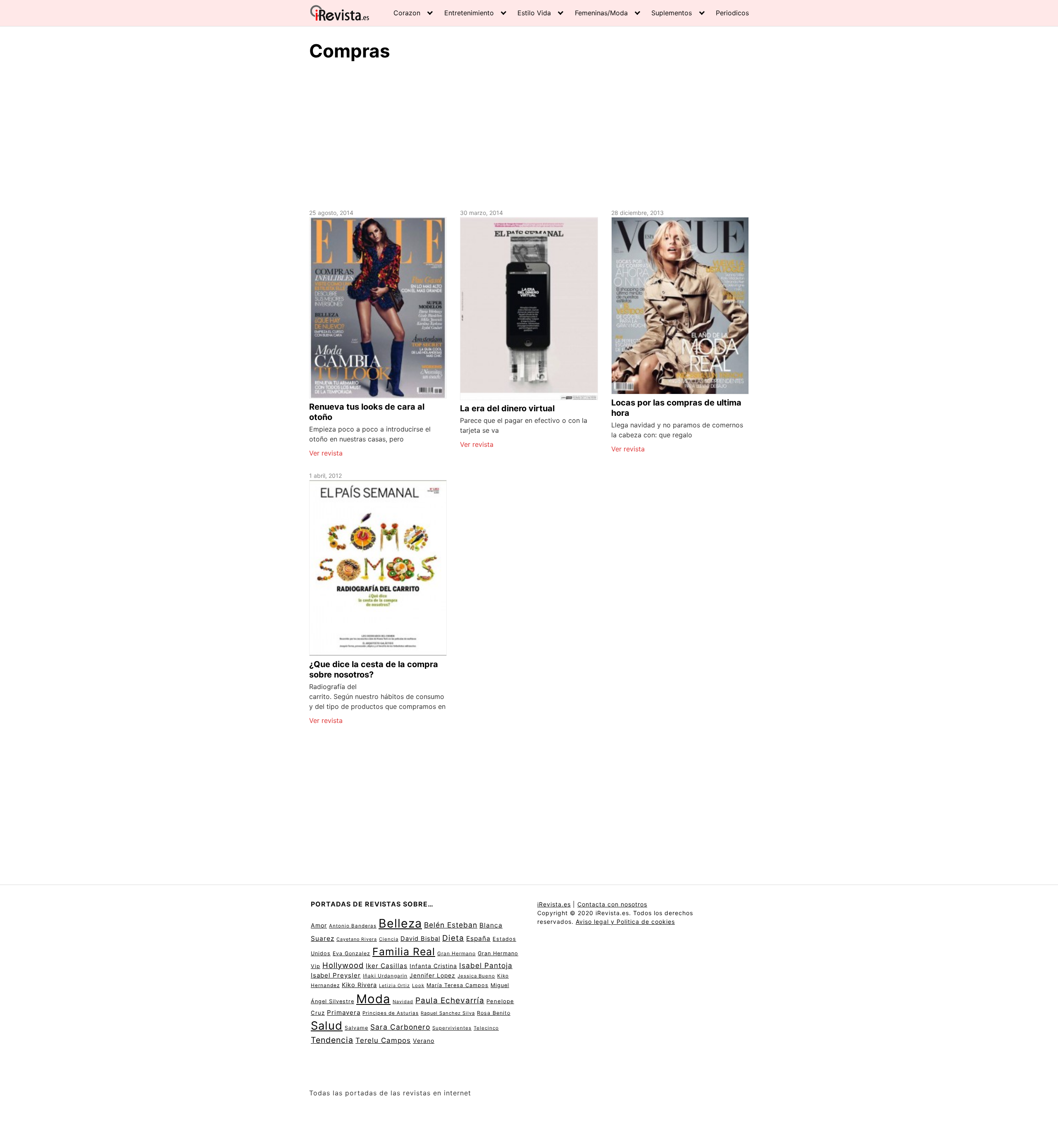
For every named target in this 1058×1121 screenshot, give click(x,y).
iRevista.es (554, 904)
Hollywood (343, 965)
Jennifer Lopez (432, 975)
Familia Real (403, 951)
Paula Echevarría (449, 1000)
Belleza (400, 923)
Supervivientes (452, 1028)
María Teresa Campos (457, 985)
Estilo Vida (534, 13)
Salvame (356, 1028)
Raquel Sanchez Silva (448, 1013)
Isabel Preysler (336, 975)
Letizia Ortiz (394, 985)
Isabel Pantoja (485, 965)
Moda (373, 999)
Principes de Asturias (390, 1013)
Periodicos (732, 13)
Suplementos (671, 13)
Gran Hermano (456, 953)
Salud (327, 1025)
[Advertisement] (529, 133)
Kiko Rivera (359, 985)
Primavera (343, 1012)
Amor (319, 925)
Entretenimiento (469, 13)
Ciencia (388, 939)
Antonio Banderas (352, 926)
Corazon (406, 13)
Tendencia (332, 1040)
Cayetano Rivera (356, 939)
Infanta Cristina (433, 966)
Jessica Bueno (476, 976)
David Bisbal (420, 938)
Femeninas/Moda (601, 13)
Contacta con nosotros (612, 904)
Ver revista (326, 453)
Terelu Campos (383, 1040)
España (478, 938)
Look (418, 985)
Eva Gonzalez (351, 953)
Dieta (453, 938)
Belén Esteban (450, 925)
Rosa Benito (493, 1013)
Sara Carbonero (400, 1027)
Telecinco (486, 1028)
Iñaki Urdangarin (385, 976)
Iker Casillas (386, 966)
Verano (423, 1040)
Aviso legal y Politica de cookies (625, 921)
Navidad (403, 1001)
